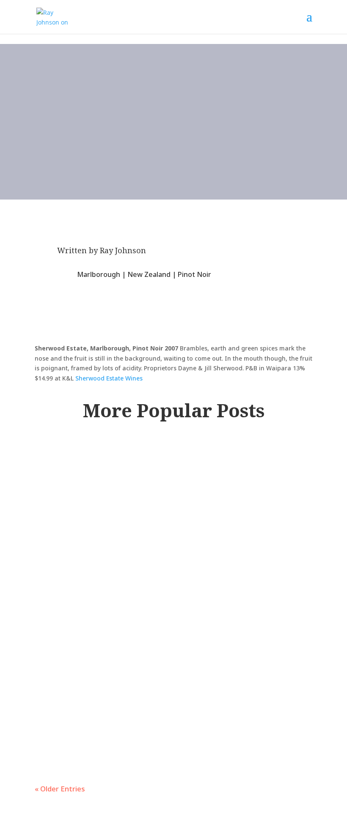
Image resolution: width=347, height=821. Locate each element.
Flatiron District (173, 481)
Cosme (67, 460)
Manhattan (227, 481)
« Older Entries (60, 789)
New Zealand (149, 274)
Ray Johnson (123, 250)
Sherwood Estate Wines (109, 378)
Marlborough (98, 274)
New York (266, 481)
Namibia (236, 556)
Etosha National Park (180, 556)
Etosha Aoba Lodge (114, 535)
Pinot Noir (194, 274)
